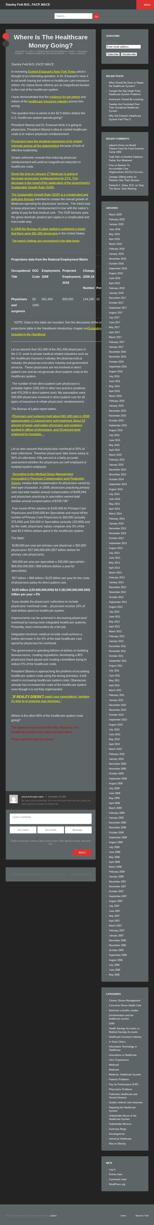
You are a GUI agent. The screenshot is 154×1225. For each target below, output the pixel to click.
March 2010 (115, 749)
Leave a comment (77, 53)
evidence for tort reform (65, 97)
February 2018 (117, 288)
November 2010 (117, 709)
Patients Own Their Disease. (124, 180)
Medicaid (114, 1064)
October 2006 (116, 950)
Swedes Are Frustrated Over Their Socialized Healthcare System (124, 107)
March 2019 (115, 244)
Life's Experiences (119, 1060)
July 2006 (114, 965)
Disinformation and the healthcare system (56, 51)
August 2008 (116, 842)
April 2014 (114, 508)
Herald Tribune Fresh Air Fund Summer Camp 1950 (126, 148)
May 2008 (114, 857)
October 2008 (116, 832)
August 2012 (116, 606)
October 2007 (116, 891)
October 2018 (116, 263)
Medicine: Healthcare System (125, 1074)
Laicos (53, 1215)
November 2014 (117, 474)
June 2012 (114, 616)
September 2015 (118, 425)
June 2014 (114, 499)
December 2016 (117, 351)
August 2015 (116, 430)
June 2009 (114, 793)
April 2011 (114, 685)
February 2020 (117, 219)
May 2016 (114, 386)
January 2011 (116, 700)
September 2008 (118, 837)
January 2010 (116, 759)
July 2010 (114, 729)
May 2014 (114, 503)
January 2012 (116, 641)
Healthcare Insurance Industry (125, 1036)
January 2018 (116, 293)
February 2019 (117, 248)
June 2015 (114, 440)
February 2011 (116, 695)
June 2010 (114, 734)
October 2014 (116, 479)
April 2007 (114, 920)
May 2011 (114, 680)
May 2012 (114, 621)
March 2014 (115, 513)
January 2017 (116, 347)
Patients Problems (119, 1079)
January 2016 (116, 405)
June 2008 (114, 852)
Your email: (112, 42)
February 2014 (117, 518)
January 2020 (116, 224)
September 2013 (118, 543)
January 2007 (116, 935)
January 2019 (116, 253)
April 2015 (114, 450)
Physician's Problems (120, 1089)
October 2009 (116, 773)
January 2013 (116, 582)
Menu (147, 5)
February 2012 (117, 636)
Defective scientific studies (123, 1010)
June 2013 (114, 557)
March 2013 (115, 572)
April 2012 (114, 626)
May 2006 (114, 974)
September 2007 (118, 896)
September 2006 (118, 955)
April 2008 (114, 862)
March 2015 (115, 454)
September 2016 (118, 366)
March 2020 (115, 214)
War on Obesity (117, 1143)
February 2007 (117, 930)
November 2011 (117, 651)
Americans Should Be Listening (126, 99)
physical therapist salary (33, 797)
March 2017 (115, 337)
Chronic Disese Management (124, 1000)
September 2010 (118, 719)
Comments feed (117, 1179)
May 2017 (114, 327)
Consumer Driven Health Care (125, 1005)
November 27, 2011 (24, 51)
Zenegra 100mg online (121, 176)
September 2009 (118, 778)
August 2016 (116, 371)
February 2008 (117, 871)
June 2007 (114, 911)
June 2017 (114, 322)
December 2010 (117, 705)
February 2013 (117, 577)
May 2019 (114, 234)
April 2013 (114, 567)
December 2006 (117, 940)
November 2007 (117, 886)
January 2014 (116, 523)
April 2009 (114, 803)
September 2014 (118, 484)
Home (123, 1216)
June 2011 (114, 675)
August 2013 (116, 548)
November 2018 (117, 258)
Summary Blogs (117, 1129)
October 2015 (116, 420)
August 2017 (116, 312)
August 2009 (116, 783)
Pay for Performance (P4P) (123, 1084)
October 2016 (116, 361)
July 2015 (114, 435)
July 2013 (114, 553)
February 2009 (117, 812)
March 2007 (115, 925)
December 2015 (117, 410)
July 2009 (114, 788)
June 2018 (114, 278)
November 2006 (117, 945)
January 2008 (116, 876)
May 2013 (114, 562)
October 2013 (116, 538)
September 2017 (118, 307)
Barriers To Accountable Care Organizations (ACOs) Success (126, 168)
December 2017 (117, 297)
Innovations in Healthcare (123, 1055)
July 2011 (114, 670)
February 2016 (117, 400)
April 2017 (114, 332)
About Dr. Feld (141, 1216)
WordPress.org (117, 1184)
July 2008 (114, 847)
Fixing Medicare (81, 874)
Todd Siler (114, 156)
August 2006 (116, 960)
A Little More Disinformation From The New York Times (43, 874)
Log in (112, 1169)
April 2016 (114, 391)
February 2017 (117, 342)
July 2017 (114, 317)
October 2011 (116, 656)
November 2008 (117, 827)
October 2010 (116, 714)
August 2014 (116, 489)
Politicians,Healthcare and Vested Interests (45, 53)
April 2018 (114, 283)
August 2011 (115, 665)
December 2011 (117, 646)
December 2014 (117, 469)
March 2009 (115, 808)
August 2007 (116, 901)
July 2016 (114, 376)
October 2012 (116, 597)
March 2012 (115, 631)
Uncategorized (117, 1133)
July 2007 (114, 906)
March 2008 (115, 866)
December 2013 (117, 528)
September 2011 (118, 660)
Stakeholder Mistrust (120, 1124)
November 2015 (117, 415)
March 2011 (115, 690)
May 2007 (114, 915)
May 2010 (114, 739)
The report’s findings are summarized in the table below (45, 240)
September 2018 (118, 268)
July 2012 (114, 611)
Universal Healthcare (120, 1138)
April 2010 (114, 744)
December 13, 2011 (57, 797)
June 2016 (114, 381)
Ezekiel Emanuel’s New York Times (52, 71)
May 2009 (114, 798)
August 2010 (116, 724)
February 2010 (117, 754)
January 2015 (116, 464)
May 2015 (114, 445)
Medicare (114, 1069)
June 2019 (114, 229)
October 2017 (116, 302)
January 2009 (116, 817)
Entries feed (115, 1174)
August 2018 (116, 273)
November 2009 (117, 768)
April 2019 (114, 239)
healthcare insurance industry (48, 101)
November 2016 (117, 356)
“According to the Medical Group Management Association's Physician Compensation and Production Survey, (47, 479)
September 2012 (118, 602)
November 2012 (117, 592)
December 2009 (117, 763)
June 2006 (114, 969)
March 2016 (115, 396)
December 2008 (117, 822)
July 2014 (114, 494)
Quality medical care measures (126, 1102)
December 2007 (117, 881)
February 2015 (117, 459)
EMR (111, 1023)
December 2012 (117, 587)
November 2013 (117, 533)
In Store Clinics (117, 1041)
